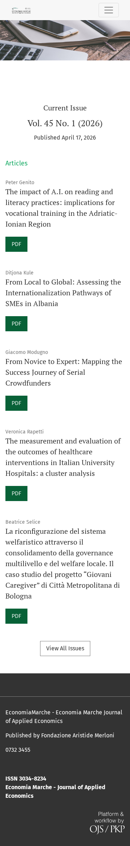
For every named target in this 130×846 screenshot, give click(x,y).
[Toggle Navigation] (109, 10)
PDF (16, 244)
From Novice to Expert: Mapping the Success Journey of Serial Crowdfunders (63, 372)
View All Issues (65, 648)
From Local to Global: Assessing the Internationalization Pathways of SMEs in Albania (63, 292)
